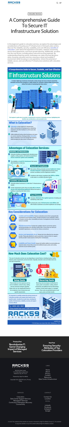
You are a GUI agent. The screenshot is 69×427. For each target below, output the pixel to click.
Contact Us (48, 397)
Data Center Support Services (20, 399)
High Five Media (24, 376)
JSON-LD (20, 384)
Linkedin (48, 405)
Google (47, 411)
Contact (47, 375)
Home (48, 370)
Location (48, 399)
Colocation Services (35, 14)
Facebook (47, 407)
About (48, 372)
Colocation (20, 397)
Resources (47, 377)
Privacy (47, 373)
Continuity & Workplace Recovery (20, 402)
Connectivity (20, 404)
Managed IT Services (20, 400)
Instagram (47, 409)
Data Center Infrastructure (48, 379)
